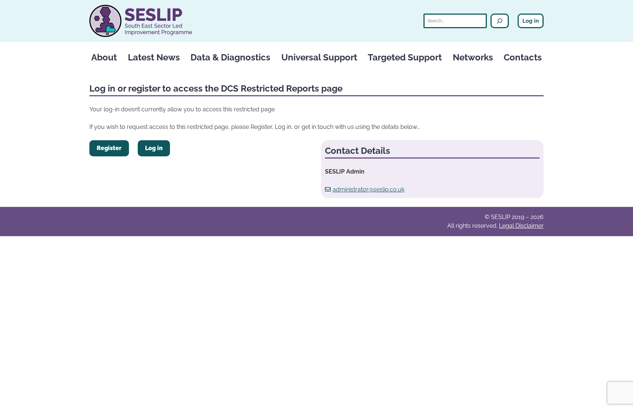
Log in (530, 21)
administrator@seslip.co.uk (368, 189)
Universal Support (319, 57)
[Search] (500, 21)
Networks (473, 57)
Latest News (154, 57)
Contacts (523, 57)
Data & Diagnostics (230, 57)
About (104, 57)
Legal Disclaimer (521, 225)
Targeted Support (405, 57)
